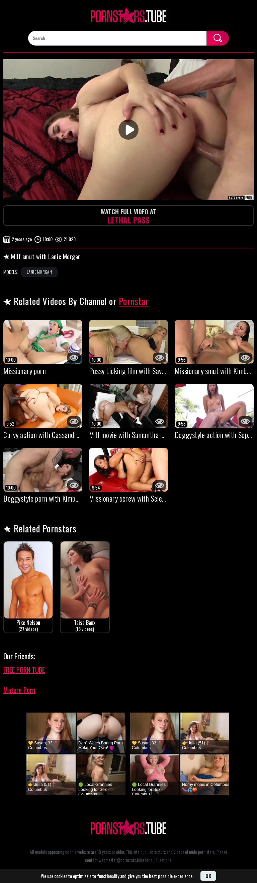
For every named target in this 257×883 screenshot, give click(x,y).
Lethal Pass (128, 216)
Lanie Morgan (39, 272)
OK (208, 875)
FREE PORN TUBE (24, 670)
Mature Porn (19, 690)
